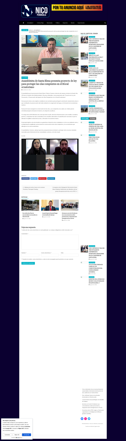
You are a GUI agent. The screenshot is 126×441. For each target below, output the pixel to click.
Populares (85, 118)
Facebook (26, 178)
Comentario (24, 233)
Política (58, 23)
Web (62, 253)
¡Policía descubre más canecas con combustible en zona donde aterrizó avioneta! (96, 268)
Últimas (92, 118)
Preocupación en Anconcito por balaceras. (94, 139)
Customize (7, 434)
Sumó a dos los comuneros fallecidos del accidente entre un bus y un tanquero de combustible (96, 71)
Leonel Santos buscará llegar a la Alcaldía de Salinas (50, 214)
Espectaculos (81, 23)
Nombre (23, 253)
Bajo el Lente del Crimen (89, 33)
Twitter (34, 178)
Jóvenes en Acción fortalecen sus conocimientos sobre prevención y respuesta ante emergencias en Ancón (69, 215)
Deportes (65, 23)
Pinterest (43, 178)
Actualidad (30, 23)
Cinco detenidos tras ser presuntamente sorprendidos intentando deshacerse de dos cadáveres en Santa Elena (92, 390)
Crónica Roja (40, 23)
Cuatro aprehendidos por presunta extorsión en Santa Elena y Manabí (96, 110)
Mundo (72, 23)
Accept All (26, 434)
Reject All (17, 434)
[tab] (85, 118)
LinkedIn (51, 178)
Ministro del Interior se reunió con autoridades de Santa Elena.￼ (96, 281)
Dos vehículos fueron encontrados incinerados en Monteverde (30, 214)
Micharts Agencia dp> (95, 426)
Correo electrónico (46, 253)
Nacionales (49, 23)
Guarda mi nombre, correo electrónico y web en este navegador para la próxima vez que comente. (48, 259)
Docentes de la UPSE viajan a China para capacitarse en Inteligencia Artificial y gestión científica (93, 411)
